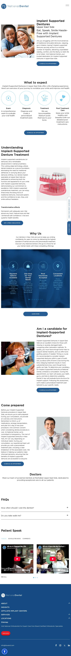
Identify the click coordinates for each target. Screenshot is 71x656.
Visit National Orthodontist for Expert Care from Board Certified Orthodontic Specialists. (32, 626)
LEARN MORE (35, 314)
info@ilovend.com (7, 645)
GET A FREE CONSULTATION (12, 223)
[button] (4, 651)
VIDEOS (3, 538)
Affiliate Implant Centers (14, 611)
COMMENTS (26, 538)
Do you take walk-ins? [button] (11, 516)
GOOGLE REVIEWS (14, 538)
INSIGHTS (5, 607)
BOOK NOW (6, 633)
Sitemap (4, 622)
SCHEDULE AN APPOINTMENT (47, 63)
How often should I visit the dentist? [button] (17, 508)
